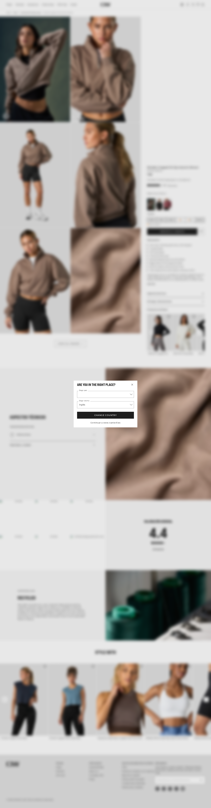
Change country (105, 415)
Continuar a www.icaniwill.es (106, 423)
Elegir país (83, 390)
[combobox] (105, 394)
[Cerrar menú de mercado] (132, 384)
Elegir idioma (84, 401)
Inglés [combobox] (82, 404)
